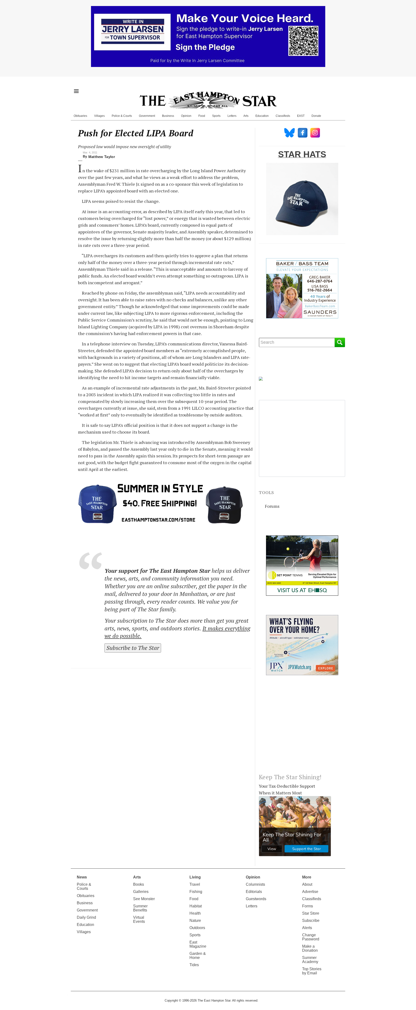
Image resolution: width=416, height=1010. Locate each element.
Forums (272, 506)
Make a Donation (310, 948)
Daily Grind (86, 917)
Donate (316, 116)
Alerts (307, 928)
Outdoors (197, 928)
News (82, 877)
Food (201, 116)
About (307, 884)
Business (168, 116)
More (306, 877)
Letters (232, 116)
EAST (301, 116)
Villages (99, 116)
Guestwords (256, 899)
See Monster (144, 899)
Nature (195, 920)
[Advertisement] (302, 728)
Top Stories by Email (311, 971)
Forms (307, 906)
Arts (245, 116)
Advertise (310, 892)
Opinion (186, 116)
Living (195, 877)
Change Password (310, 937)
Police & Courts (122, 116)
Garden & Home (197, 955)
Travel (194, 884)
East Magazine (197, 944)
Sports (216, 116)
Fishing (195, 892)
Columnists (255, 884)
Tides (194, 965)
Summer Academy (310, 960)
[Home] (208, 100)
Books (138, 884)
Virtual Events (139, 919)
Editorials (254, 892)
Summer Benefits (140, 908)
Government (147, 116)
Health (195, 913)
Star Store (310, 913)
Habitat (195, 906)
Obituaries (80, 116)
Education (262, 116)
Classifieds (283, 116)
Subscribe (310, 920)
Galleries (141, 892)
